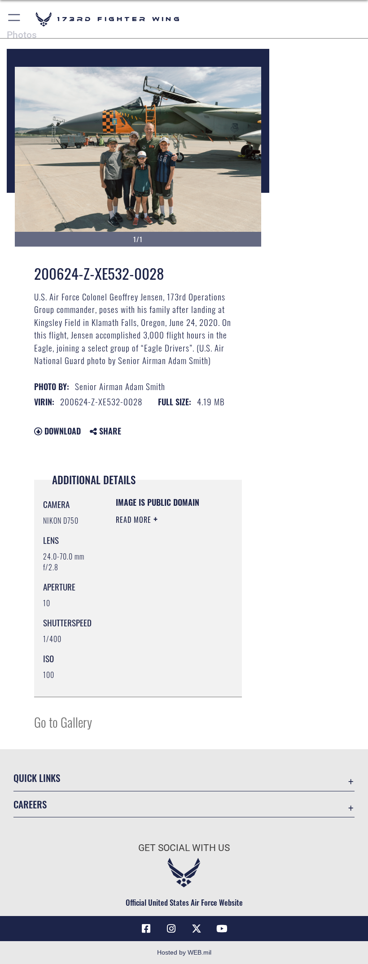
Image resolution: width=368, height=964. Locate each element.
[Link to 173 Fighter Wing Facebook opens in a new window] (146, 928)
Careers (30, 804)
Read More (134, 519)
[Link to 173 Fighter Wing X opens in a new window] (196, 928)
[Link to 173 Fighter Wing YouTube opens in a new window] (221, 928)
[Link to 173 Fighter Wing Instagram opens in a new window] (171, 928)
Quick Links (36, 778)
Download (61, 431)
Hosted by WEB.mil (184, 952)
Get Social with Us (184, 847)
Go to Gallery (63, 721)
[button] (14, 19)
